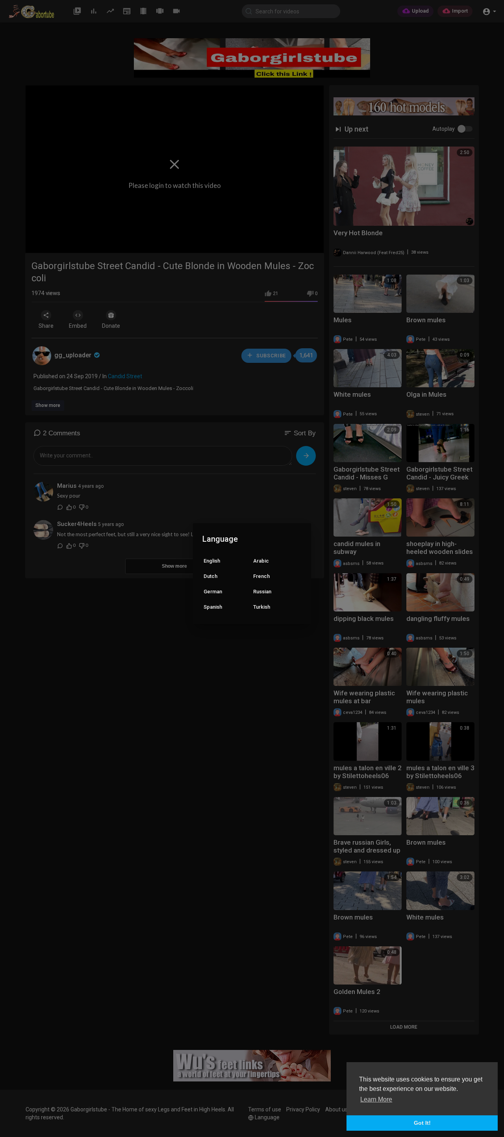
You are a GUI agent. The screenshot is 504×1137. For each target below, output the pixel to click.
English (212, 561)
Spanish (213, 607)
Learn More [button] (376, 1099)
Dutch (210, 576)
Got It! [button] (422, 1123)
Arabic (261, 561)
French (261, 576)
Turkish (261, 607)
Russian (262, 592)
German (213, 592)
